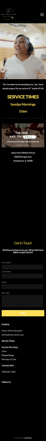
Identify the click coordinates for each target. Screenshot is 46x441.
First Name (6, 263)
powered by (23, 438)
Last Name (6, 271)
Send (23, 313)
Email (4, 282)
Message (5, 293)
